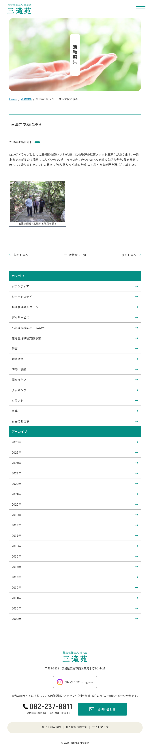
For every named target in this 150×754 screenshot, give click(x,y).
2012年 (16, 587)
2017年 (16, 535)
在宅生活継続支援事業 (26, 338)
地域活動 (17, 359)
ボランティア (20, 286)
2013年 (16, 577)
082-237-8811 (50, 707)
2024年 (16, 463)
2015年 (16, 556)
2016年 (16, 546)
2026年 (16, 442)
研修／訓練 (19, 369)
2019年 (16, 515)
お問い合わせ (106, 709)
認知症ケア (19, 379)
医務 (15, 411)
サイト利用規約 (51, 727)
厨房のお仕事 (20, 421)
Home (13, 99)
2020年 (16, 504)
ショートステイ (22, 296)
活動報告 (26, 99)
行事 (15, 348)
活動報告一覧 (77, 255)
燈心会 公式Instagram (79, 682)
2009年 (16, 618)
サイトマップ (100, 727)
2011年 (16, 598)
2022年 (16, 483)
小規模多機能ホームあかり (29, 328)
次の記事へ (129, 255)
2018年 (16, 525)
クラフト (17, 400)
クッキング (19, 390)
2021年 (16, 494)
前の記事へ (21, 255)
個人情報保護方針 (76, 727)
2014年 (16, 566)
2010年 (16, 608)
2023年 (16, 473)
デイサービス (20, 317)
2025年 (16, 452)
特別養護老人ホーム (25, 307)
